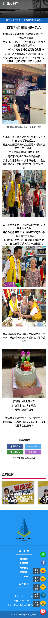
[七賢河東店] (43, 570)
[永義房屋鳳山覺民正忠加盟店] (43, 603)
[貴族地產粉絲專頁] (43, 562)
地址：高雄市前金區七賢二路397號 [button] (24, 605)
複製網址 (34, 452)
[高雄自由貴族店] (43, 595)
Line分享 (16, 452)
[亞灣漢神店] (43, 579)
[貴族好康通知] (43, 554)
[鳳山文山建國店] (43, 587)
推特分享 (34, 446)
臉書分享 (16, 446)
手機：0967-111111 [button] (24, 601)
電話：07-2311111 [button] (24, 596)
